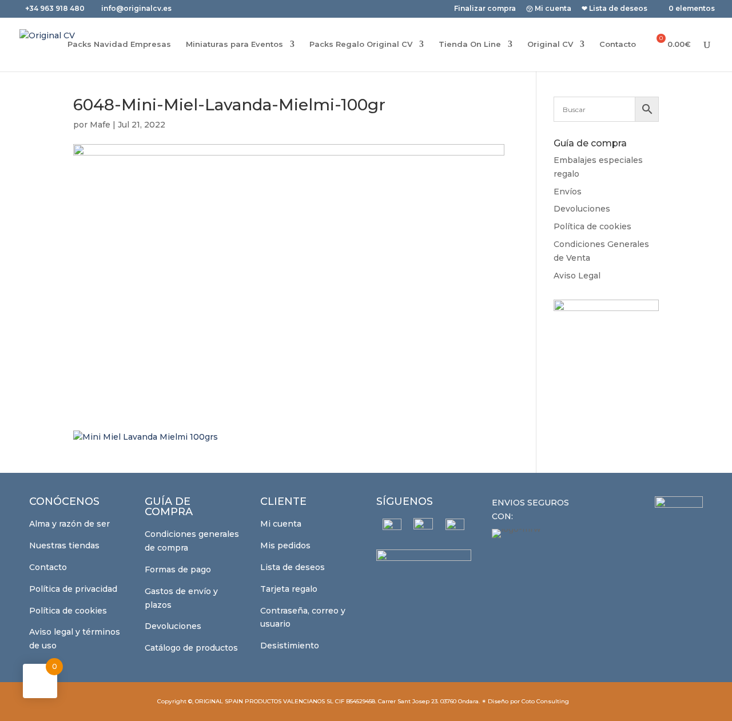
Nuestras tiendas (64, 545)
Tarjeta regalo (288, 589)
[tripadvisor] (455, 528)
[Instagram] (423, 527)
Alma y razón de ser (69, 524)
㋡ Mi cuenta (548, 9)
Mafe (100, 124)
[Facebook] (392, 528)
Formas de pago (178, 569)
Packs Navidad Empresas (119, 44)
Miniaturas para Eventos (234, 44)
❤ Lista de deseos (614, 9)
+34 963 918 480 (55, 8)
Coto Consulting (545, 701)
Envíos (568, 191)
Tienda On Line (470, 44)
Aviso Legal (577, 275)
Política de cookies (592, 226)
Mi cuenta (280, 524)
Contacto (617, 44)
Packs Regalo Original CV (360, 44)
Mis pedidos (285, 545)
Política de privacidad (73, 589)
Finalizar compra (485, 9)
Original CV (550, 44)
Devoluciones (582, 209)
